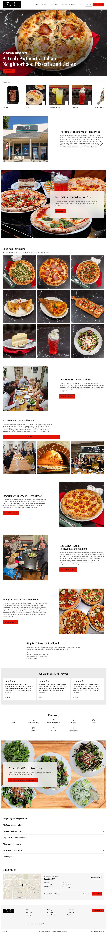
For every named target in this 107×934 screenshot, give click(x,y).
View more (8, 692)
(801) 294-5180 (66, 885)
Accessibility (41, 923)
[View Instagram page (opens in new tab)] (6, 931)
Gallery (28, 915)
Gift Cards (72, 5)
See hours (86, 893)
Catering (44, 5)
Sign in (88, 5)
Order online (97, 894)
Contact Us (70, 912)
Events (69, 915)
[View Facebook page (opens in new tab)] (4, 931)
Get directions (95, 877)
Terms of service (31, 923)
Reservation (54, 5)
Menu (37, 5)
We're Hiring (50, 915)
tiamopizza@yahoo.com (68, 887)
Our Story (63, 5)
